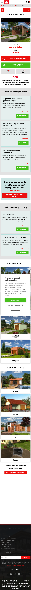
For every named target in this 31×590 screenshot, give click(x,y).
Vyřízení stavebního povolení (14, 237)
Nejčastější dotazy (5, 536)
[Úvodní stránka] (6, 2)
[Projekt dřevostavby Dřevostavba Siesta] (28, 10)
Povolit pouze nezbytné (15, 305)
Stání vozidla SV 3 (20, 5)
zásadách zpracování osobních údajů (15, 565)
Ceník (2, 550)
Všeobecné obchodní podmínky (8, 538)
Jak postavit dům (5, 546)
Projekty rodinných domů (8, 5)
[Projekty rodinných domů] (2, 10)
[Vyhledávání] (26, 2)
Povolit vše (15, 300)
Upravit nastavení (15, 310)
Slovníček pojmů (5, 542)
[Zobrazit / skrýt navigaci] (2, 2)
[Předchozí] (3, 31)
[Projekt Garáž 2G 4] (25, 10)
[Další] (27, 31)
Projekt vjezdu (8, 214)
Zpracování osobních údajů (7, 540)
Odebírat (25, 557)
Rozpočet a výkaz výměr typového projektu (12, 99)
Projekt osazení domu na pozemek (11, 152)
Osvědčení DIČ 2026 (6, 553)
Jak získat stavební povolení (8, 548)
